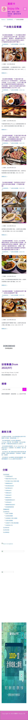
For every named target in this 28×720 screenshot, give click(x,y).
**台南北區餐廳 (14, 44)
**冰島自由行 (7, 495)
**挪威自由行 (7, 497)
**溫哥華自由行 (8, 488)
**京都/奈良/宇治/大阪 (10, 478)
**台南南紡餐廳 (8, 516)
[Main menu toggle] (25, 9)
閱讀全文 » (4, 73)
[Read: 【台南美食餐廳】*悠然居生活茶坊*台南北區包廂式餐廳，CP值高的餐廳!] (14, 207)
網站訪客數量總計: (7, 375)
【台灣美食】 (6, 527)
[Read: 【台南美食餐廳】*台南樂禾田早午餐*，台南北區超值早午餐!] (14, 307)
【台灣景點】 (6, 532)
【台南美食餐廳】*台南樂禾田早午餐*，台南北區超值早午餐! (14, 292)
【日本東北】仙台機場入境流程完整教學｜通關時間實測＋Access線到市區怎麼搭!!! (14, 458)
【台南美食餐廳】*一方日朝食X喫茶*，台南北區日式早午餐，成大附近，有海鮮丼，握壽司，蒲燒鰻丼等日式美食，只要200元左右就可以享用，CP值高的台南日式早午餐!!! (14, 38)
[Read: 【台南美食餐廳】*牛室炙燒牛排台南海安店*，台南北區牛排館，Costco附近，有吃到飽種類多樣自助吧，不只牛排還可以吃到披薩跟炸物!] (14, 155)
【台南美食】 (10, 19)
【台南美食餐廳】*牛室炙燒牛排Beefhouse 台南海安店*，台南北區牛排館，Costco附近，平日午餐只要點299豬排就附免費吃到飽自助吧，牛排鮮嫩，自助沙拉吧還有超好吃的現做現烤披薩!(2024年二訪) (14, 83)
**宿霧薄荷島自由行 (9, 504)
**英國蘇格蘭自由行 (9, 500)
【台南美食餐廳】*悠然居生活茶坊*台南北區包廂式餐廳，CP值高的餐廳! (14, 184)
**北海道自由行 (8, 476)
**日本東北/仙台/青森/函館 (11, 481)
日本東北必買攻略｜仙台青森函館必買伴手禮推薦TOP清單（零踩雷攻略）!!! (14, 437)
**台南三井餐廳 (8, 513)
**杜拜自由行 (7, 502)
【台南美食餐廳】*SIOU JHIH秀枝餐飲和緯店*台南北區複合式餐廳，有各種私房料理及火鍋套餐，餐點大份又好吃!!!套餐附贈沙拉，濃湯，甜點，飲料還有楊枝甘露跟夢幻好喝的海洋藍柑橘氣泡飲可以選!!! (14, 245)
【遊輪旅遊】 (6, 509)
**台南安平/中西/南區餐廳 (11, 523)
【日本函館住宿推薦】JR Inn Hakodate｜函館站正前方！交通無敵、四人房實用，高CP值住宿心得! (14, 447)
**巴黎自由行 (7, 490)
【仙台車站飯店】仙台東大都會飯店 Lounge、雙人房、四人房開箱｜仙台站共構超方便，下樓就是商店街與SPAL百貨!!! (13, 442)
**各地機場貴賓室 (9, 507)
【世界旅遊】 (6, 474)
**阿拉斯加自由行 (9, 485)
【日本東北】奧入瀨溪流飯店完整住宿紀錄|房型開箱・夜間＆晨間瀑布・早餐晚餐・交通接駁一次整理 (14, 453)
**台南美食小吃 (8, 525)
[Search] (24, 389)
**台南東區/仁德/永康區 (10, 518)
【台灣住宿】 (6, 530)
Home (3, 19)
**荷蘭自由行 (7, 493)
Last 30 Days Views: (8, 372)
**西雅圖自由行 (8, 483)
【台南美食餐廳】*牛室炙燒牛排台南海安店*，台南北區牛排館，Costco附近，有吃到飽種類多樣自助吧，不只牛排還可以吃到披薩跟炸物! (14, 138)
